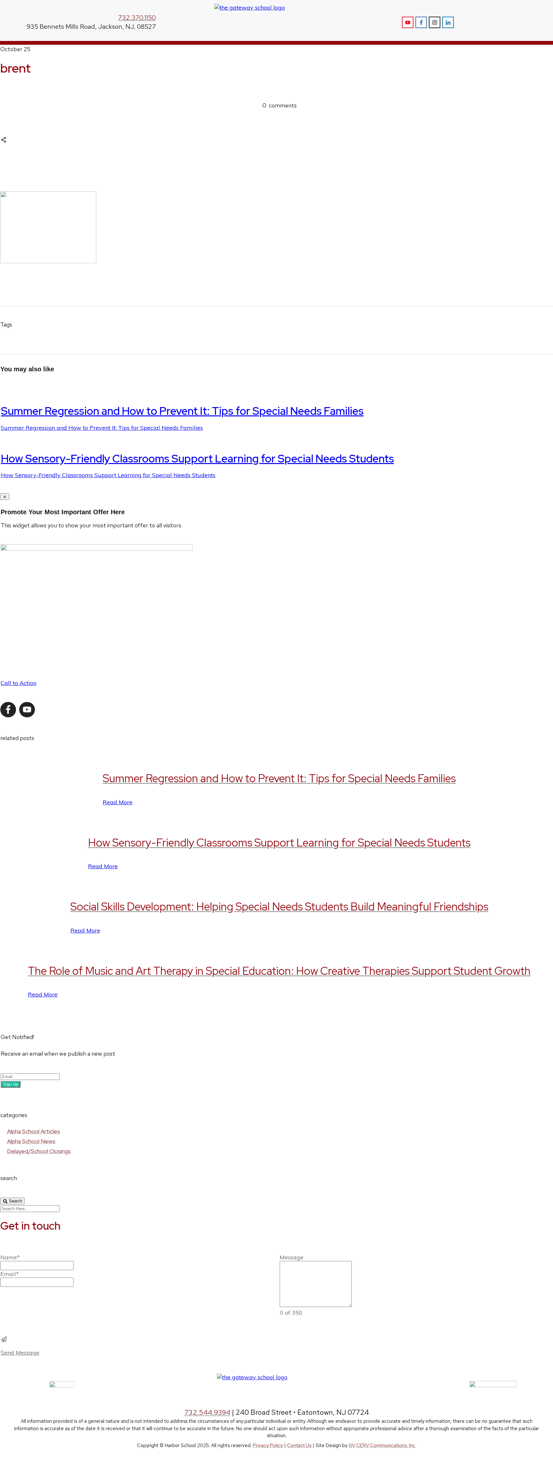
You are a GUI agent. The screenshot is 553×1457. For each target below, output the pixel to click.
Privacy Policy (268, 1445)
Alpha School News (31, 1141)
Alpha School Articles (33, 1131)
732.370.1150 (137, 17)
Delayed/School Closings (39, 1151)
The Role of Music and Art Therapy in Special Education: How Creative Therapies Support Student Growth (279, 971)
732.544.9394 (207, 1412)
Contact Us (299, 1445)
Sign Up (10, 1084)
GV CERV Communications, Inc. (382, 1445)
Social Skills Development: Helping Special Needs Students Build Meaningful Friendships (279, 906)
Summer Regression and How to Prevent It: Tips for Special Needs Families (182, 411)
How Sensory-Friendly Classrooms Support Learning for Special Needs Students (197, 458)
